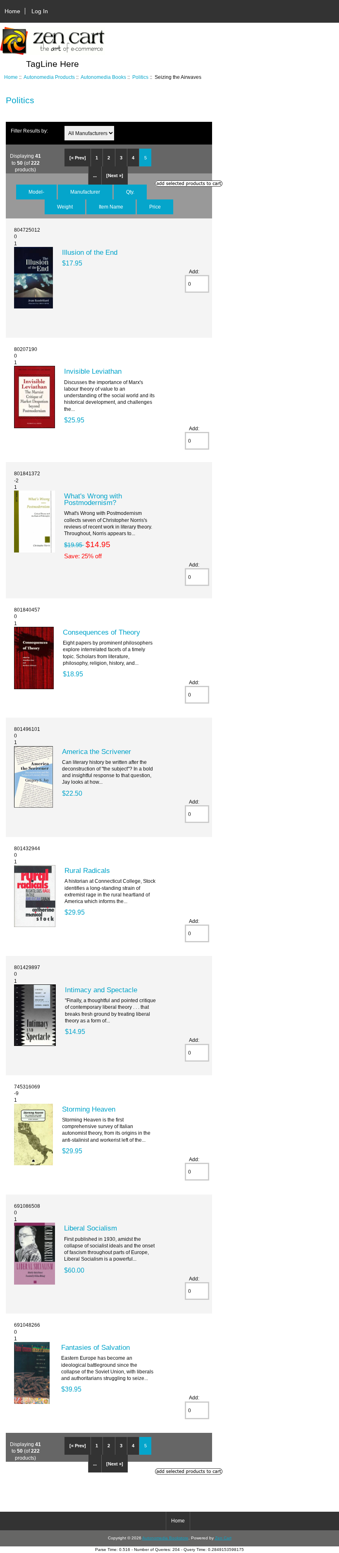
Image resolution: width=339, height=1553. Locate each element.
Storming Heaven (88, 1109)
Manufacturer (85, 191)
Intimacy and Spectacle (101, 990)
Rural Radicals (87, 870)
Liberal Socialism (90, 1228)
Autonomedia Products (49, 77)
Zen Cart (223, 1538)
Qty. (130, 191)
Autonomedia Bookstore (165, 1538)
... (95, 175)
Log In (39, 11)
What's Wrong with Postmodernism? (93, 499)
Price (155, 206)
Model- (36, 191)
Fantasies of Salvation (95, 1347)
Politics (140, 77)
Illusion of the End (89, 252)
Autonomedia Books (103, 77)
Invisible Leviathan (93, 371)
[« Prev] (77, 157)
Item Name (111, 206)
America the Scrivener (96, 751)
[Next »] (114, 175)
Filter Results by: (29, 130)
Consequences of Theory (101, 632)
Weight (65, 206)
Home (12, 11)
